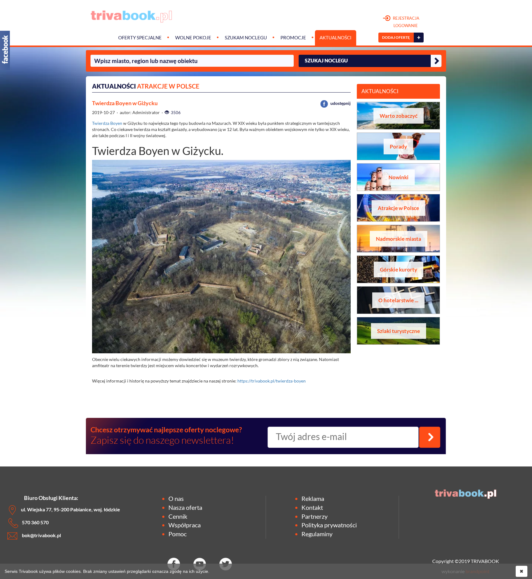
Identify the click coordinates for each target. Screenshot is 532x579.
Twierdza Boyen (107, 123)
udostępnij (340, 103)
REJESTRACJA (405, 22)
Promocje (293, 37)
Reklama (312, 498)
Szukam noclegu (246, 37)
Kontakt (312, 507)
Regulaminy (316, 533)
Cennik (177, 516)
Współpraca (184, 525)
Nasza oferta (185, 507)
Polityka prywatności (329, 525)
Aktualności (336, 37)
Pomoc (177, 533)
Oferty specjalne (140, 37)
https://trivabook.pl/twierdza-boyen (271, 380)
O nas (176, 498)
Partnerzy (314, 516)
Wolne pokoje (193, 37)
